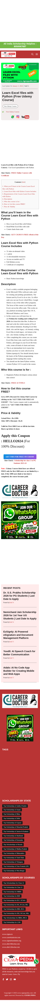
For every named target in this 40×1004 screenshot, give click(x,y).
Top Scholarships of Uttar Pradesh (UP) (16, 866)
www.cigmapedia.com (25, 993)
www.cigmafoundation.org (11, 941)
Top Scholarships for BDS (12, 896)
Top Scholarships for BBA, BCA (14, 909)
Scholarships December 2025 (12, 773)
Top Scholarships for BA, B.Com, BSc (16, 905)
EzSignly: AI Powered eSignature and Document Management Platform (18, 634)
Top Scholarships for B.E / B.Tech (14, 900)
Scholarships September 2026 (12, 786)
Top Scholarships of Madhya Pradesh (15, 849)
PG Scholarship (7, 768)
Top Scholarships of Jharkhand (13, 836)
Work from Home (8, 792)
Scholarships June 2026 (27, 781)
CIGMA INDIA (30, 995)
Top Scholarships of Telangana (13, 862)
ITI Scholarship (15, 765)
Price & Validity (8, 207)
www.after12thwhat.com (11, 947)
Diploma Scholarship (9, 760)
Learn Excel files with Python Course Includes (19, 191)
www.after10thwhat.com (11, 944)
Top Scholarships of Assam (12, 810)
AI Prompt (5, 754)
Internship (5, 765)
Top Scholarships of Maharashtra (14, 853)
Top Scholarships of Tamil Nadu (14, 858)
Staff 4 (11, 602)
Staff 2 (26, 86)
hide (23, 182)
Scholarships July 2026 (10, 781)
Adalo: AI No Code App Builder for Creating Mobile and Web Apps (18, 670)
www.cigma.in (7, 934)
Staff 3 (11, 642)
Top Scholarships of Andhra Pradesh (15, 806)
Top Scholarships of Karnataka (13, 840)
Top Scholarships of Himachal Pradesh (16, 827)
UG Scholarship (26, 789)
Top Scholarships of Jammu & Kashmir (16, 831)
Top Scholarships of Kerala (13, 844)
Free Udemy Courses (10, 106)
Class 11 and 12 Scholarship (12, 757)
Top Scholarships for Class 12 (13, 887)
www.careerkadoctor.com (11, 937)
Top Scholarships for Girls (11, 789)
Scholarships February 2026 (12, 776)
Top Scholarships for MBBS (12, 892)
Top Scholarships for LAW (12, 922)
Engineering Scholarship (26, 760)
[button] (32, 54)
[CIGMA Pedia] (8, 54)
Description (7, 199)
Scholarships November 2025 (12, 784)
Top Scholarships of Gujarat (12, 823)
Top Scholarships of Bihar (12, 814)
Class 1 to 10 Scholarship (25, 754)
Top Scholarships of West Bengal (14, 871)
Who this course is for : (11, 201)
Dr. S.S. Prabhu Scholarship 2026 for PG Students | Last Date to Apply (19, 595)
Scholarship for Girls (21, 768)
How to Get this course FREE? (13, 204)
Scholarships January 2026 (11, 778)
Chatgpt (13, 754)
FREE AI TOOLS (18, 383)
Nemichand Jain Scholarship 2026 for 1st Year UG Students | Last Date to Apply (19, 615)
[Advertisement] (20, 21)
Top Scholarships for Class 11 (14, 883)
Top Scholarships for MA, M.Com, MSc (16, 913)
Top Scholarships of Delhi (12, 818)
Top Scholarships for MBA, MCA (15, 918)
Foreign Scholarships (9, 762)
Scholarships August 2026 (11, 770)
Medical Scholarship (29, 765)
